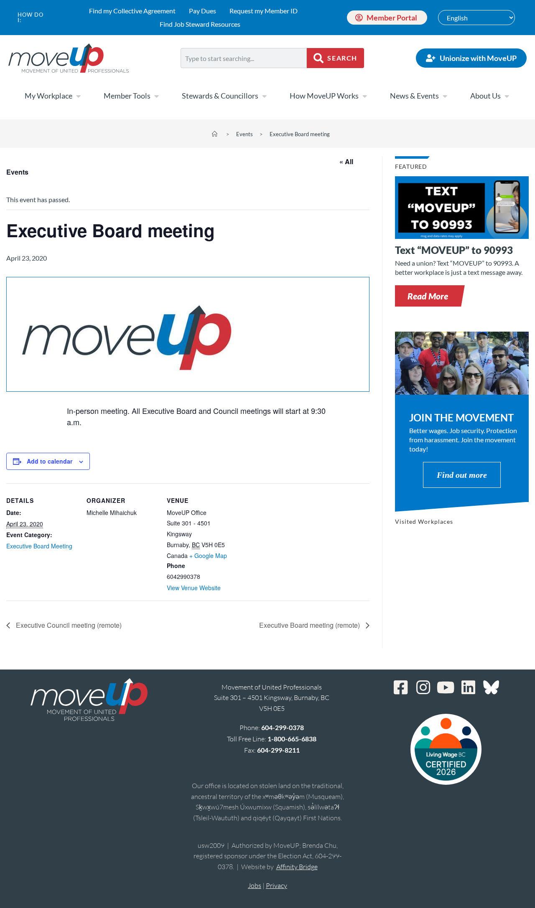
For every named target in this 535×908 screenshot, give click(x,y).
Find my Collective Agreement (132, 11)
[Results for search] (244, 72)
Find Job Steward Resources (200, 24)
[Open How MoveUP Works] (364, 96)
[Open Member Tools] (156, 96)
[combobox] (244, 58)
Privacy (276, 885)
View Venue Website (194, 587)
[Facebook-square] (400, 687)
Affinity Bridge (297, 866)
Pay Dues (202, 11)
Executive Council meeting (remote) (68, 625)
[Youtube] (446, 687)
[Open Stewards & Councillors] (264, 96)
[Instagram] (423, 687)
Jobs (254, 885)
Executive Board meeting (300, 134)
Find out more (462, 474)
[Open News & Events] (444, 96)
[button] (428, 296)
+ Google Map (208, 555)
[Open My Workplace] (78, 96)
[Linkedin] (468, 687)
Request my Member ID (263, 11)
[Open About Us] (506, 96)
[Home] (214, 134)
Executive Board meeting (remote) (310, 625)
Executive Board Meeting (39, 546)
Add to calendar (49, 461)
